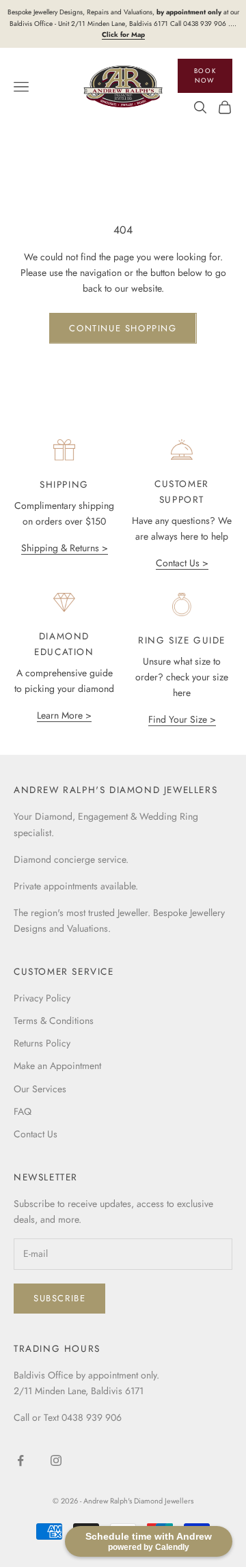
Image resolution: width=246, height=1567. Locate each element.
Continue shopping (122, 328)
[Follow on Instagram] (56, 1460)
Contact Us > (182, 563)
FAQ (22, 1111)
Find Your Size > (182, 719)
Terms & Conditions (54, 1020)
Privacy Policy (42, 998)
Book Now (205, 75)
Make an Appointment (57, 1065)
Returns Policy (42, 1043)
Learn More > (64, 715)
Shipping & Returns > (64, 548)
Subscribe (59, 1298)
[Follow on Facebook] (20, 1460)
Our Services (40, 1089)
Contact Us (35, 1134)
